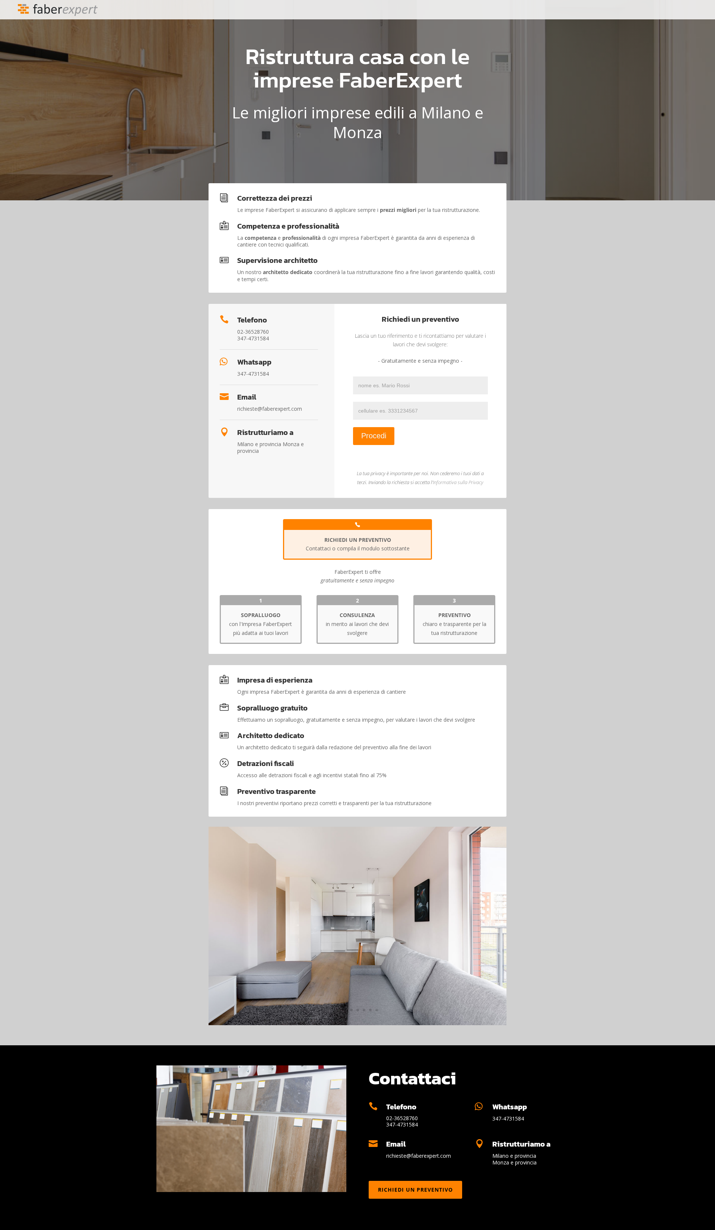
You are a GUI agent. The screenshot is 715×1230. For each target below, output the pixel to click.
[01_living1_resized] (357, 1023)
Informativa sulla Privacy (458, 482)
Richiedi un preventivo (415, 1189)
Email (246, 397)
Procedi (373, 436)
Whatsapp (254, 362)
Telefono (252, 319)
